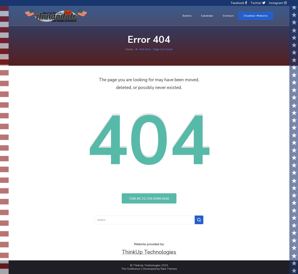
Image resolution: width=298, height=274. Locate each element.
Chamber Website (256, 15)
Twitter (256, 3)
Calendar (207, 15)
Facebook (238, 3)
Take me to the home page (149, 198)
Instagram (276, 3)
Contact (228, 15)
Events (187, 15)
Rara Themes (169, 269)
